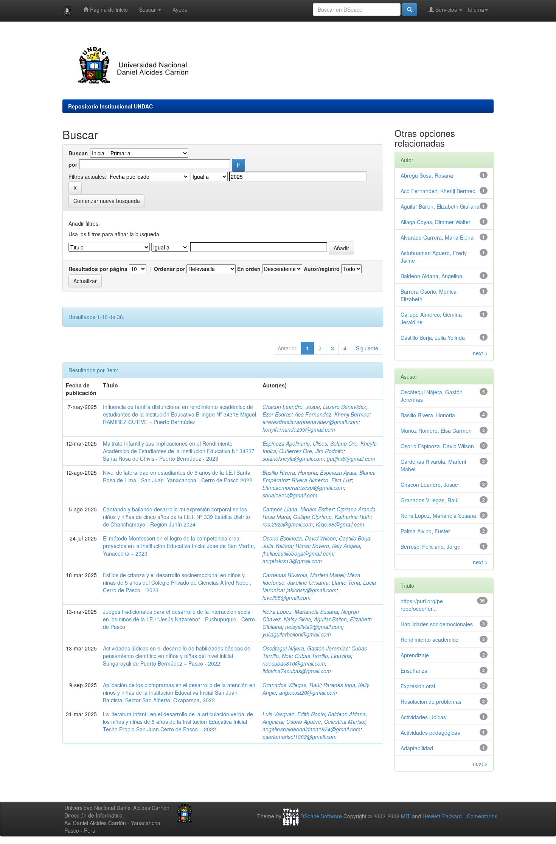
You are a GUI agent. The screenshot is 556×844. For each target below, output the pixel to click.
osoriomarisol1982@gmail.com (299, 736)
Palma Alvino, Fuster (425, 531)
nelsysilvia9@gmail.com (313, 626)
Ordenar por (169, 269)
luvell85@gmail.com (286, 597)
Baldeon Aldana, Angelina (431, 276)
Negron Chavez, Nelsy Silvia (310, 615)
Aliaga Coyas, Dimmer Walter (436, 222)
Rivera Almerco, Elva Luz (322, 480)
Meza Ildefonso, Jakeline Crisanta (311, 578)
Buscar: (78, 153)
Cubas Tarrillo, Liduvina (323, 656)
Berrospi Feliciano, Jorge (430, 546)
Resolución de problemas (431, 701)
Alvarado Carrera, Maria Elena (437, 237)
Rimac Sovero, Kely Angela (327, 546)
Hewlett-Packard (442, 816)
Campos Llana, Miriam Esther (298, 509)
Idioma (476, 9)
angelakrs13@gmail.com (292, 561)
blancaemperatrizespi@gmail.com (303, 487)
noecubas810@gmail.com (293, 663)
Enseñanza (414, 670)
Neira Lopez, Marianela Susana (300, 611)
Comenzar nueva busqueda (106, 200)
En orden (249, 269)
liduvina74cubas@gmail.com (296, 671)
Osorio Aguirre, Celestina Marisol (325, 721)
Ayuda (180, 9)
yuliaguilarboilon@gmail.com (296, 634)
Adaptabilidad (417, 748)
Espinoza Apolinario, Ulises (294, 443)
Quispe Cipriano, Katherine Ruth (332, 516)
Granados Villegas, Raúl (291, 685)
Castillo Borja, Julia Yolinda (433, 337)
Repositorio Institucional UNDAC (110, 106)
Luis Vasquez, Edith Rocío (293, 714)
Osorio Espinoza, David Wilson (299, 538)
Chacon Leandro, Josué (291, 406)
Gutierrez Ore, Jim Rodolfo (311, 451)
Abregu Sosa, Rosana (427, 175)
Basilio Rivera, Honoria (289, 472)
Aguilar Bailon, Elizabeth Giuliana (440, 206)
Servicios (446, 9)
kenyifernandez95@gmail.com (298, 429)
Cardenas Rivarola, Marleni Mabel (303, 575)
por (72, 164)
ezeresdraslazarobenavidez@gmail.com (310, 422)
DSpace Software (321, 816)
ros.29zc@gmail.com (287, 524)
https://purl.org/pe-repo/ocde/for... (423, 604)
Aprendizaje (415, 655)
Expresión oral (418, 686)
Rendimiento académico (429, 639)
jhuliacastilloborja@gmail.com (297, 553)
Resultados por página (97, 269)
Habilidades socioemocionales (437, 624)
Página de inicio (108, 9)
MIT (405, 816)
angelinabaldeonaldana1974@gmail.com (311, 729)
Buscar (148, 9)
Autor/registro (322, 269)
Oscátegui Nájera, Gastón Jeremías (305, 648)
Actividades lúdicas (423, 717)
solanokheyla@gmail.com (293, 458)
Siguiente (367, 348)
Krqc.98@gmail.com (340, 524)
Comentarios (482, 816)
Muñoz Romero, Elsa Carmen (436, 430)
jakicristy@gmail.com (311, 590)
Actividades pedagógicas (430, 732)
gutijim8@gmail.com (351, 458)
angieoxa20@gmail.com (308, 692)
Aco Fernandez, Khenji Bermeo (332, 414)
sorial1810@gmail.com (289, 495)
